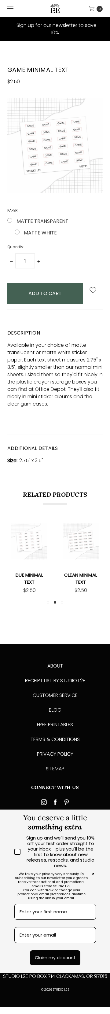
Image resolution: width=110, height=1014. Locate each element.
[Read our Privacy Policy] (92, 874)
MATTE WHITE (40, 232)
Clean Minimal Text (41, 578)
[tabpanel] (41, 558)
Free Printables (55, 724)
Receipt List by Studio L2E (55, 680)
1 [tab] (48, 602)
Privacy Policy (55, 754)
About (55, 665)
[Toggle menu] (8, 8)
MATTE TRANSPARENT (42, 221)
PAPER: (22, 210)
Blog (55, 709)
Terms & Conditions (55, 739)
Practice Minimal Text (93, 578)
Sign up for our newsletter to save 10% (56, 29)
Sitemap (55, 768)
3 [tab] (62, 602)
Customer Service (55, 695)
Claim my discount (55, 958)
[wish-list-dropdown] (93, 290)
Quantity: (15, 246)
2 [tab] (55, 602)
